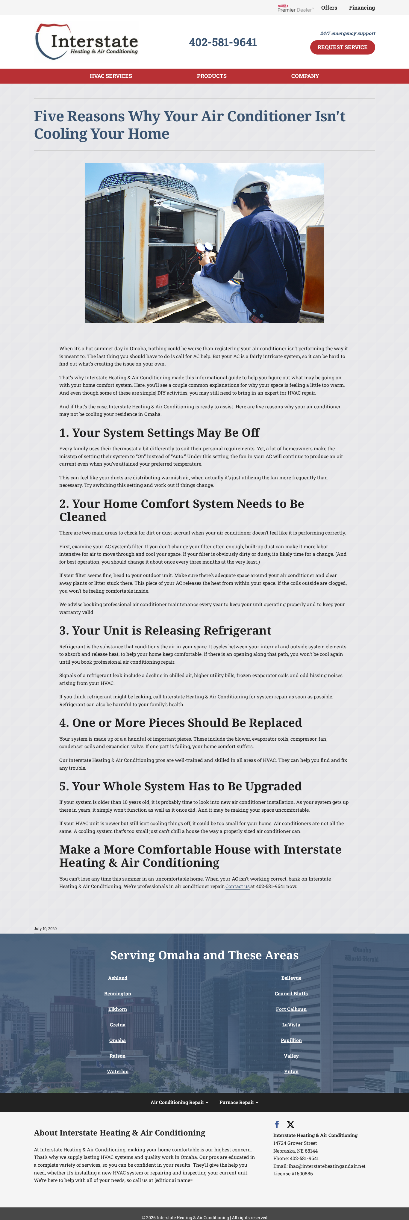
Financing (362, 7)
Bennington (117, 993)
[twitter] (290, 1124)
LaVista (291, 1024)
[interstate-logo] (86, 23)
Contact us (237, 886)
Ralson (117, 1056)
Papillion (291, 1040)
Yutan (291, 1071)
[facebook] (277, 1124)
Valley (291, 1056)
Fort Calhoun (291, 1009)
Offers (329, 7)
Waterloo (117, 1071)
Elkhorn (117, 1009)
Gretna (117, 1024)
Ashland (118, 978)
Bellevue (291, 978)
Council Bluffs (291, 993)
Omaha (117, 1040)
